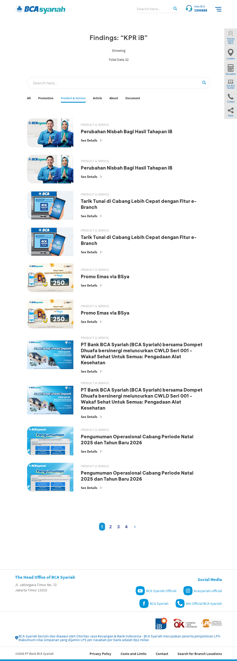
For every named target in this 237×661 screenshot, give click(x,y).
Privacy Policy (100, 653)
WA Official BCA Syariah (204, 603)
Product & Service (73, 98)
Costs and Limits (134, 653)
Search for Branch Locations (200, 653)
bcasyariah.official (208, 590)
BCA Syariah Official (161, 590)
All (29, 98)
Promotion (45, 98)
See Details (89, 140)
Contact (162, 653)
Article (97, 98)
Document (132, 98)
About (113, 98)
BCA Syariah (159, 603)
